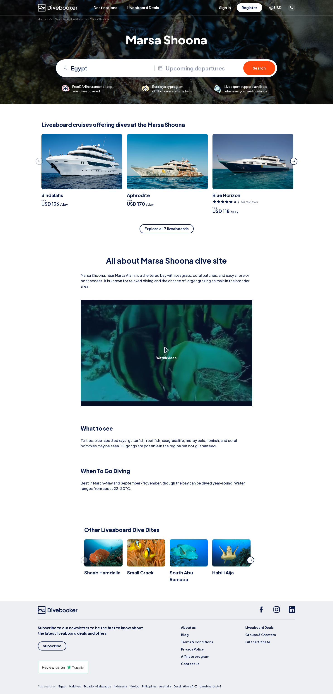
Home (42, 19)
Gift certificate (257, 642)
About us (188, 627)
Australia (165, 686)
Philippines (149, 686)
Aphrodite (138, 195)
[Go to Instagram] (276, 610)
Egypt (62, 686)
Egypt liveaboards (75, 19)
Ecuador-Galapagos (97, 686)
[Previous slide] (39, 161)
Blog (185, 635)
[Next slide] (293, 161)
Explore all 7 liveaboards (167, 228)
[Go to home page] (58, 8)
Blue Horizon (226, 195)
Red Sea (54, 19)
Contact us (190, 664)
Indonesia (120, 686)
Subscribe (52, 645)
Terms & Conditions (197, 642)
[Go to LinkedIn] (292, 610)
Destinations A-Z (185, 686)
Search (259, 68)
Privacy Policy (192, 649)
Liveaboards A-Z (211, 686)
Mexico (134, 686)
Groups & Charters (260, 635)
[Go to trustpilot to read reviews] (91, 667)
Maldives (75, 686)
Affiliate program (195, 656)
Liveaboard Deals (143, 7)
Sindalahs (52, 195)
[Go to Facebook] (261, 610)
